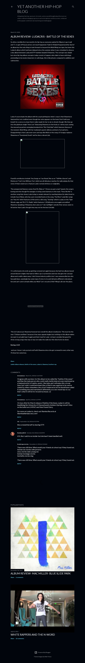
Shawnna (45, 364)
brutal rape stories (23, 444)
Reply (19, 395)
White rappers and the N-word (33, 634)
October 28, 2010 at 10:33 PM (36, 433)
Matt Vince (48, 656)
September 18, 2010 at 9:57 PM (29, 421)
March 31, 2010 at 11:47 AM (34, 376)
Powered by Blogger (44, 652)
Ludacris (39, 364)
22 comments (20, 638)
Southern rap (52, 364)
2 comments (19, 577)
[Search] (73, 6)
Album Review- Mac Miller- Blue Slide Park (41, 573)
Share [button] (12, 361)
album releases (19, 364)
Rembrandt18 (21, 433)
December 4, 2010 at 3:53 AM (38, 444)
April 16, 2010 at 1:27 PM (33, 399)
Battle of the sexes (30, 364)
